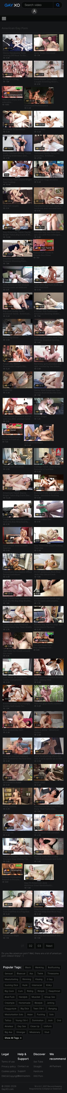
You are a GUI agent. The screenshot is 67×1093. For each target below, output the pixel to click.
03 (39, 945)
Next (49, 945)
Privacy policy (9, 1066)
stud (46, 1032)
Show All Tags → (13, 1038)
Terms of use (8, 1061)
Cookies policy (9, 1071)
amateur (9, 1026)
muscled (36, 997)
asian (30, 1014)
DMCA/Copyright (10, 1076)
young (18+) (21, 1020)
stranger (20, 1032)
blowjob (39, 1002)
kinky (49, 985)
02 (30, 945)
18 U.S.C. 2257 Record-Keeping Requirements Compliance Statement (45, 1087)
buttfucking (54, 967)
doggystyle (10, 1008)
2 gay (50, 979)
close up (34, 1026)
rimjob (41, 991)
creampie (9, 1002)
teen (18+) (38, 1008)
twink (40, 973)
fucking (41, 1014)
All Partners (55, 1066)
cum (20, 991)
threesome (53, 973)
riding (30, 991)
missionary (34, 1032)
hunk (25, 985)
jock (50, 1020)
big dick (25, 1008)
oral (59, 1020)
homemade (24, 1002)
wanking (39, 967)
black (28, 967)
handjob (23, 997)
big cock (9, 991)
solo (51, 1014)
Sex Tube (38, 1061)
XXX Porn (38, 1076)
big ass (8, 1032)
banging (52, 1008)
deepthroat (54, 991)
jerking (50, 1002)
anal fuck (10, 997)
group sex (49, 997)
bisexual (21, 973)
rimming (26, 979)
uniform (48, 1026)
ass (31, 973)
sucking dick (11, 985)
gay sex (21, 1026)
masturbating (11, 979)
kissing (39, 979)
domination (37, 1020)
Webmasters (24, 1076)
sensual (9, 973)
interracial (37, 985)
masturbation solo (14, 1014)
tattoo (8, 1020)
